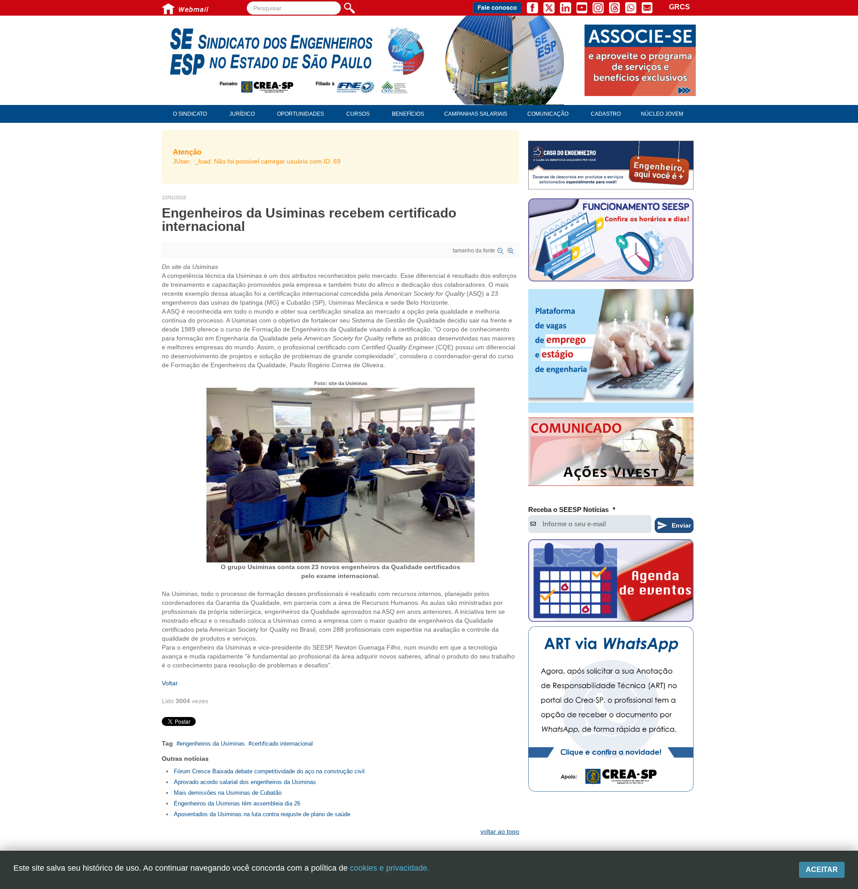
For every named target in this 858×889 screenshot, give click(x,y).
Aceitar (822, 869)
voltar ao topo (499, 831)
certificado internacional (282, 743)
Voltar (170, 683)
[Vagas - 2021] (611, 351)
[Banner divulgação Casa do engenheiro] (611, 165)
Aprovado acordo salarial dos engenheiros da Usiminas (245, 782)
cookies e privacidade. (389, 868)
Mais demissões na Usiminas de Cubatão (228, 792)
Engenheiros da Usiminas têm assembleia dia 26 (237, 803)
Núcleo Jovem (662, 114)
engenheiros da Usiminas (212, 743)
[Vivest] (611, 453)
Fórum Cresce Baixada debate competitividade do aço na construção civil (269, 771)
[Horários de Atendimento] (611, 241)
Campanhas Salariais (475, 114)
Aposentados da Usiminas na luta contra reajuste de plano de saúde (262, 814)
